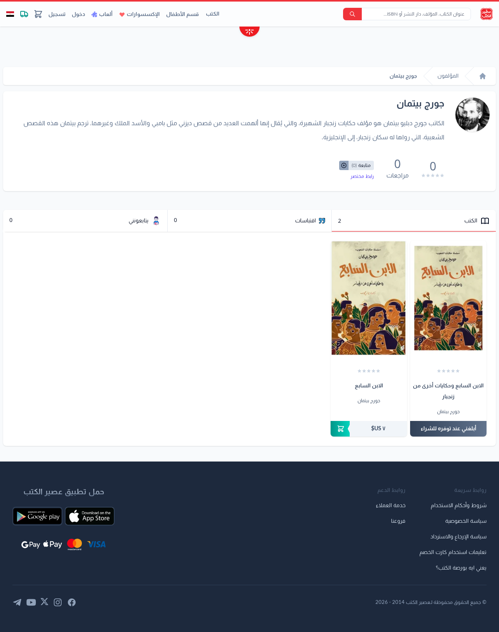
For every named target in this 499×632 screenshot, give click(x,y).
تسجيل (56, 14)
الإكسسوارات (143, 14)
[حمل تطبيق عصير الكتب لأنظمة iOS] (90, 516)
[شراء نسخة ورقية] (369, 429)
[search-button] (352, 14)
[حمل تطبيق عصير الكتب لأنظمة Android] (37, 516)
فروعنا (398, 521)
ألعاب (106, 14)
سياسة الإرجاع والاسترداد (458, 537)
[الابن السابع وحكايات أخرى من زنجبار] (448, 298)
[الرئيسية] (483, 76)
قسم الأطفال (182, 14)
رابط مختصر (362, 176)
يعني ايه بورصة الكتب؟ (461, 568)
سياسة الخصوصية (466, 521)
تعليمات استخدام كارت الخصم (453, 552)
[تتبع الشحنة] (24, 14)
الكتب (212, 14)
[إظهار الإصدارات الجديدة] (249, 33)
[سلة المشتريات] (38, 14)
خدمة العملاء (390, 505)
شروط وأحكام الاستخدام (459, 505)
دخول (78, 14)
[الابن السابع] (369, 298)
